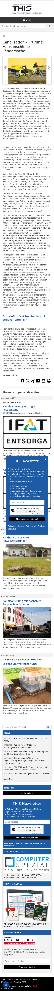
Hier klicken (30, 511)
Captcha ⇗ (38, 514)
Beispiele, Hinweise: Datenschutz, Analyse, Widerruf (26, 527)
